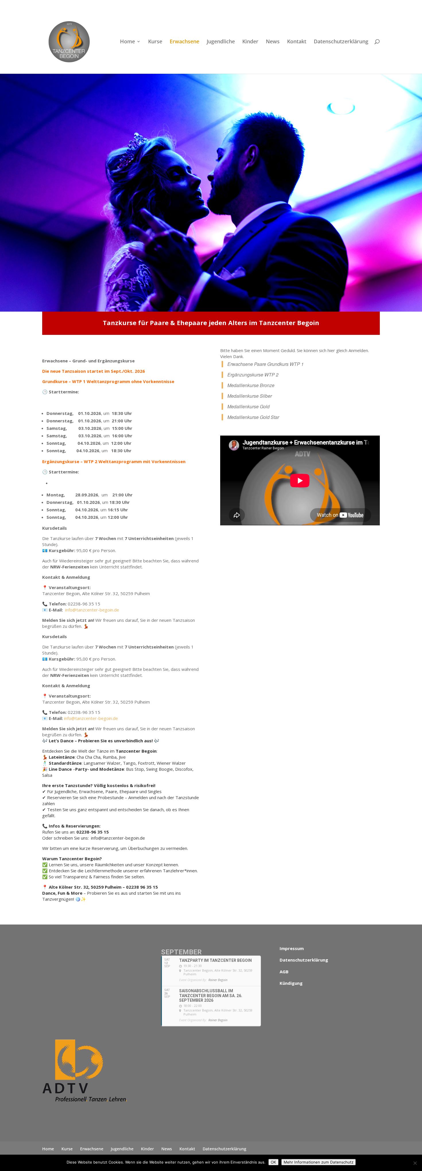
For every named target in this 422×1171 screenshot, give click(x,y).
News (273, 42)
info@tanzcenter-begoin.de (92, 610)
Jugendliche (221, 42)
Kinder (250, 42)
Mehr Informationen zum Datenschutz (318, 1162)
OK (273, 1162)
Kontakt (296, 42)
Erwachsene (184, 42)
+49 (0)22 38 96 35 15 (103, 4)
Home (127, 42)
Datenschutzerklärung (341, 42)
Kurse (155, 42)
